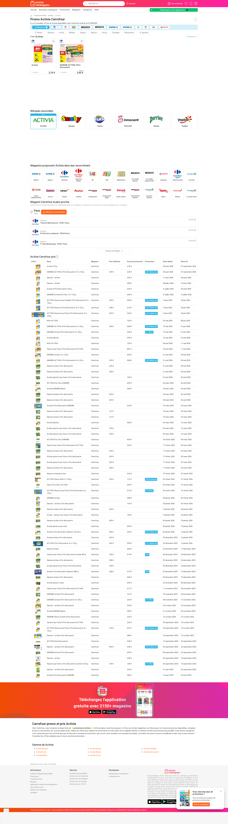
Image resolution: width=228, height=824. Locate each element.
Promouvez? (34, 776)
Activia (50, 15)
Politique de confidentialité (116, 810)
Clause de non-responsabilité (80, 810)
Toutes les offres (40, 15)
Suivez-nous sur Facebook (79, 776)
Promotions (65, 10)
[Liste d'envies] (196, 3)
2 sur (36, 36)
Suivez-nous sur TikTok (78, 784)
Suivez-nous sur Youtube (78, 781)
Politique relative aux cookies (136, 810)
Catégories (87, 10)
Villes (96, 10)
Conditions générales (98, 810)
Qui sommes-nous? (37, 787)
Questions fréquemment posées (41, 774)
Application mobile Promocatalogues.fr (43, 784)
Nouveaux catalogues (48, 10)
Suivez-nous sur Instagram (79, 779)
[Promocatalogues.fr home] (40, 4)
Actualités (33, 792)
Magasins (76, 10)
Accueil (34, 10)
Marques (33, 782)
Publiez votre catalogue (38, 790)
